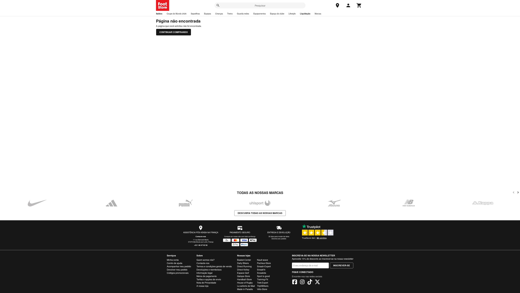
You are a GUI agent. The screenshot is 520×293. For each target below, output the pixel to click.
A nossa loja (202, 285)
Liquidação (305, 13)
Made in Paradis (245, 289)
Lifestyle (292, 13)
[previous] (514, 192)
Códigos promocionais (177, 272)
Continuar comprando (173, 32)
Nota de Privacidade (206, 282)
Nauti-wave (262, 259)
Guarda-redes (243, 13)
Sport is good (263, 276)
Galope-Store (243, 276)
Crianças (219, 13)
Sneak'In (261, 269)
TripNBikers (262, 285)
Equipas (207, 13)
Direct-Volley (243, 269)
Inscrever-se (341, 265)
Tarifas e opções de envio (208, 279)
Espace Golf (243, 272)
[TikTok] (310, 282)
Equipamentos (259, 13)
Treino (230, 13)
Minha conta (173, 259)
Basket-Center (244, 259)
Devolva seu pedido (279, 238)
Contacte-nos (201, 236)
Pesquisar (260, 5)
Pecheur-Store (264, 263)
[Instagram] (302, 282)
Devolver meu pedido (177, 269)
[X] (317, 282)
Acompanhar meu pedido (179, 266)
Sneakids (261, 272)
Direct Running (244, 266)
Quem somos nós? (205, 259)
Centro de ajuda (174, 263)
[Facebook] (294, 282)
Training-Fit (262, 279)
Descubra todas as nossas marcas (260, 213)
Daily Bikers (243, 263)
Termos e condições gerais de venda (214, 266)
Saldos (159, 13)
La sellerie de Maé (246, 285)
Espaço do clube (277, 13)
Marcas (318, 13)
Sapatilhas (195, 13)
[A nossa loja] (337, 5)
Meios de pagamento (206, 276)
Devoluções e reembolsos (209, 269)
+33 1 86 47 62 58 (200, 245)
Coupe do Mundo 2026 (176, 13)
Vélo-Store (262, 289)
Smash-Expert (264, 266)
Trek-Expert (262, 282)
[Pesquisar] (218, 5)
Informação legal (204, 272)
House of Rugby (245, 282)
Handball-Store (244, 279)
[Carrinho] (359, 5)
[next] (518, 192)
